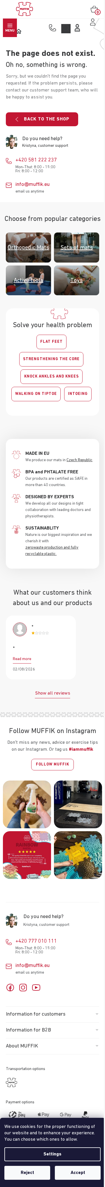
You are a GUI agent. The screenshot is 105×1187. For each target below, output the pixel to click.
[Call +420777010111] (53, 28)
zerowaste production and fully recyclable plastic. (51, 550)
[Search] (66, 28)
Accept (78, 1172)
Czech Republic (79, 460)
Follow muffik (52, 764)
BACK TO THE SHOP (46, 119)
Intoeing (78, 394)
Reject (27, 1172)
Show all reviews (52, 693)
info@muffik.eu (32, 184)
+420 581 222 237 (36, 160)
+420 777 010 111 (36, 941)
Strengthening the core (51, 359)
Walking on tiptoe (36, 394)
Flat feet (51, 342)
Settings (52, 1154)
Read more (22, 659)
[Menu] (10, 28)
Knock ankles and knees (51, 376)
